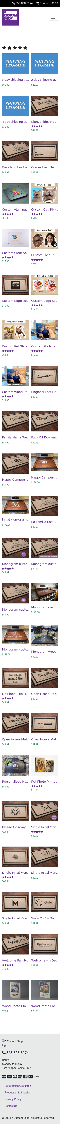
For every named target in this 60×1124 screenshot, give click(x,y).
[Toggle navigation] (53, 17)
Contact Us (11, 1105)
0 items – (48, 3)
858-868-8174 (24, 3)
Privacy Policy (13, 1099)
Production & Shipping (17, 1092)
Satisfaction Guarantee (18, 1085)
